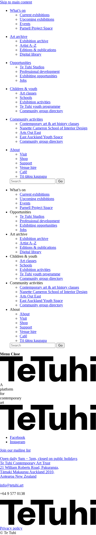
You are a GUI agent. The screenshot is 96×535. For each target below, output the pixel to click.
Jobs (23, 80)
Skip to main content (16, 2)
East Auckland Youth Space (41, 137)
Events (25, 24)
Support (26, 163)
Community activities (26, 119)
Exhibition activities (35, 102)
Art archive (18, 36)
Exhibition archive (34, 41)
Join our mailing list (15, 450)
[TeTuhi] (48, 380)
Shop (24, 159)
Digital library (30, 54)
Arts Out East (30, 132)
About (15, 150)
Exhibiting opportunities (38, 76)
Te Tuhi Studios (32, 67)
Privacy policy (11, 528)
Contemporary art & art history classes (49, 124)
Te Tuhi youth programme (40, 106)
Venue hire (28, 167)
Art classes (28, 93)
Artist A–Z (28, 45)
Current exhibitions (34, 15)
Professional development (40, 71)
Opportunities (20, 63)
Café (23, 172)
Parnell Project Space (36, 28)
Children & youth (23, 89)
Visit (23, 154)
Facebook (17, 437)
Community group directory (41, 111)
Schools (26, 97)
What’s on (18, 10)
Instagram (17, 442)
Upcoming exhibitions (37, 19)
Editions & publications (38, 50)
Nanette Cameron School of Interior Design (53, 128)
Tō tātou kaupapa (33, 176)
